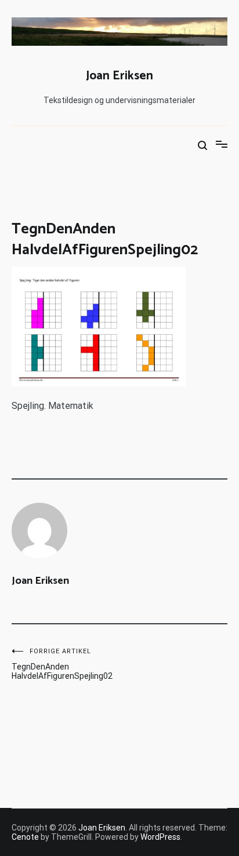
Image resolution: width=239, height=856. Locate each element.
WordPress (160, 837)
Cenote (25, 837)
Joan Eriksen (119, 76)
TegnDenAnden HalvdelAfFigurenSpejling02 (62, 664)
